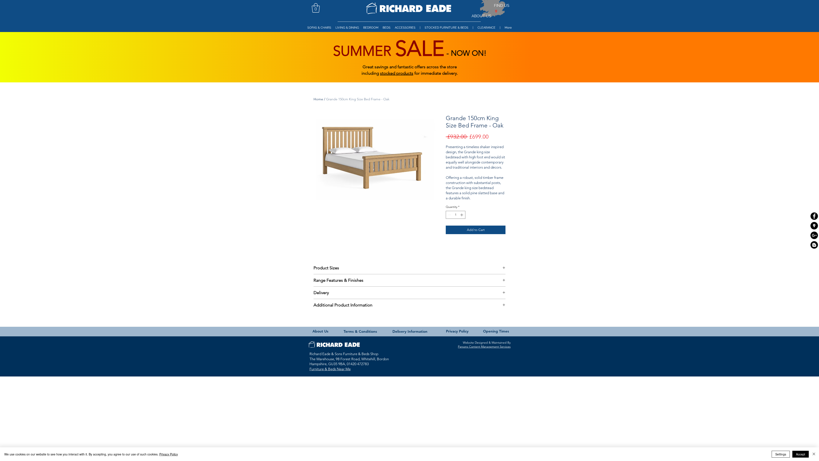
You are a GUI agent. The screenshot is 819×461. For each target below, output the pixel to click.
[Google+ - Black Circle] (814, 235)
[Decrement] (449, 215)
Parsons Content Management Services (484, 347)
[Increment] (462, 215)
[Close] (813, 454)
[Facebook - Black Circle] (814, 216)
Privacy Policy (168, 454)
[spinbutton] (455, 215)
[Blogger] (814, 245)
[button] (316, 8)
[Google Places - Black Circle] (814, 225)
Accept (800, 454)
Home (318, 99)
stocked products (396, 73)
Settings (780, 454)
